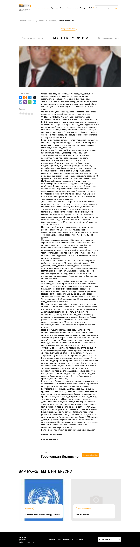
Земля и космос (72, 8)
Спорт (62, 8)
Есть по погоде (82, 515)
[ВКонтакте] (20, 97)
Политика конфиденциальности (61, 539)
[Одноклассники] (25, 97)
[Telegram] (20, 102)
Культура (54, 8)
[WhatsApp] (30, 102)
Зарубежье (29, 508)
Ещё (90, 8)
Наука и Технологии (84, 508)
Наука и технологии (42, 8)
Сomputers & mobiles (68, 29)
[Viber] (25, 102)
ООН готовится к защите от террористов (42, 515)
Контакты (79, 539)
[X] (34, 97)
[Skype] (34, 102)
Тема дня (83, 8)
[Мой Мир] (30, 97)
